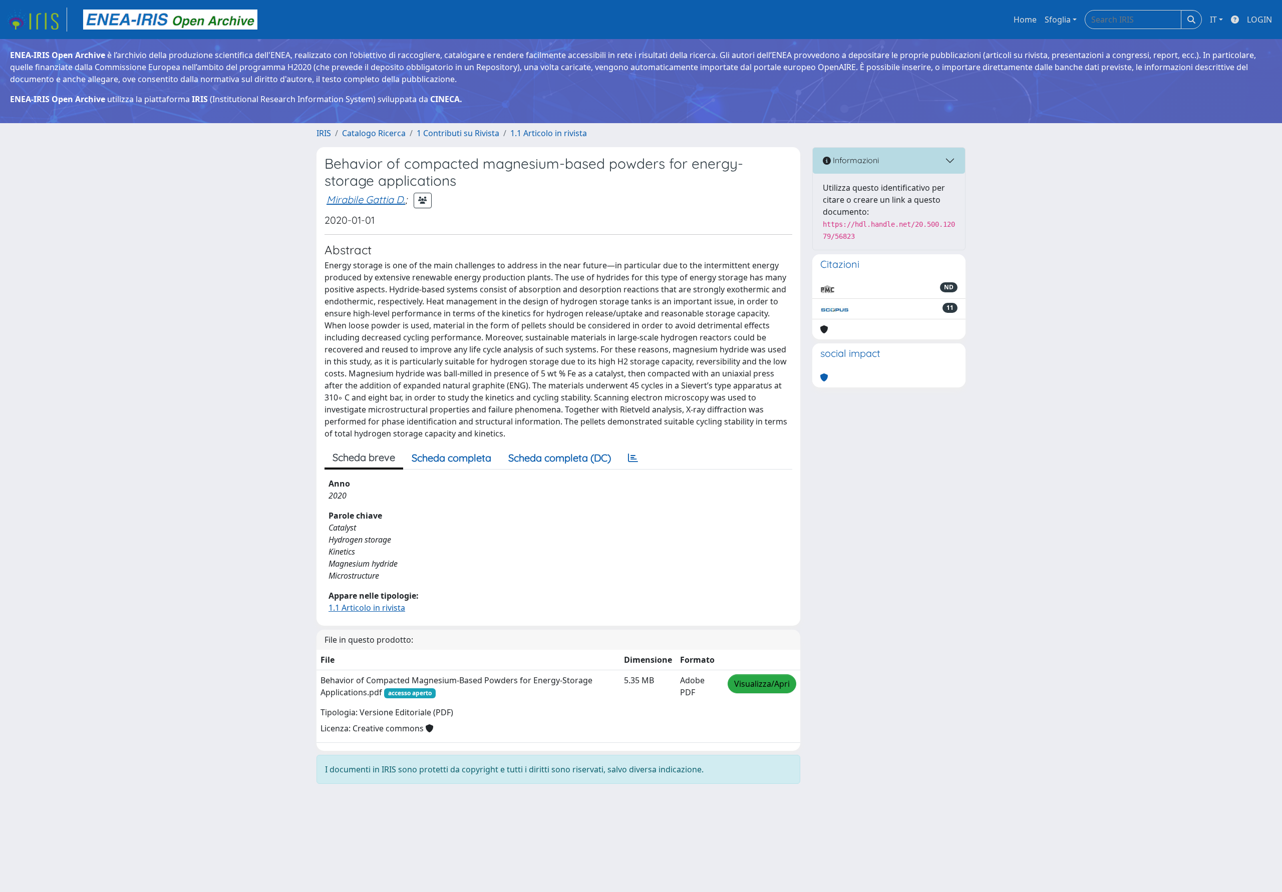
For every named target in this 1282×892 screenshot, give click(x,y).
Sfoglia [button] (1058, 19)
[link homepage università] (170, 20)
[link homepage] (36, 20)
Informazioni (855, 160)
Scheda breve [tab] (364, 457)
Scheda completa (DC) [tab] (559, 458)
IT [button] (1213, 19)
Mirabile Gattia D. (366, 199)
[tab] (633, 458)
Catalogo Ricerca (374, 133)
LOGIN (1259, 19)
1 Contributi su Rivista (458, 133)
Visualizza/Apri (762, 683)
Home (1025, 19)
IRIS (323, 133)
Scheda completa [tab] (451, 458)
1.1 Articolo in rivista (548, 133)
